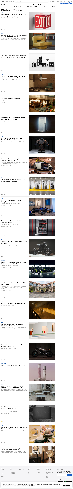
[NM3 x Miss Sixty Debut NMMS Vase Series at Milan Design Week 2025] (42, 186)
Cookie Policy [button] (13, 485)
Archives (29, 474)
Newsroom (47, 470)
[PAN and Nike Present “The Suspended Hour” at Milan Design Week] (42, 310)
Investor (47, 473)
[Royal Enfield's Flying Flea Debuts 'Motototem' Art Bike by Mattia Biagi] (42, 351)
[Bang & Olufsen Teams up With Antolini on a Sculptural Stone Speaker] (42, 372)
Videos (40, 6)
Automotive (3, 157)
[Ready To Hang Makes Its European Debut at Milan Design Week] (42, 434)
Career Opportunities (49, 472)
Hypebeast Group (49, 469)
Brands (44, 6)
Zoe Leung (3, 42)
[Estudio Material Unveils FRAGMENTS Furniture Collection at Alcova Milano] (42, 392)
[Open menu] (1, 4)
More (48, 6)
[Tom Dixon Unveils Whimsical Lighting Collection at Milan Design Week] (42, 454)
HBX (37, 473)
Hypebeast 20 (12, 473)
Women (29, 470)
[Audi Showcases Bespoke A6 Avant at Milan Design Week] (42, 289)
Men (28, 469)
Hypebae (38, 472)
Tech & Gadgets (3, 363)
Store (58, 6)
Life (28, 472)
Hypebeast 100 (12, 472)
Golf (28, 473)
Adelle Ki (3, 102)
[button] (16, 29)
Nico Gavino (3, 393)
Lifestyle (35, 6)
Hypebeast (38, 469)
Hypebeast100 (52, 6)
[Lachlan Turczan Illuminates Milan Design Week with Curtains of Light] (42, 124)
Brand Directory (21, 470)
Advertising (47, 474)
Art (24, 6)
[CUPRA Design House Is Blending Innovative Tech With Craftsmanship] (42, 145)
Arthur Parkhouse (4, 165)
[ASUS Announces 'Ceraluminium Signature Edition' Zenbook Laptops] (42, 413)
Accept (66, 485)
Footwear (20, 6)
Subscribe (69, 474)
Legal (47, 476)
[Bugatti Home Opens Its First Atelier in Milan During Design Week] (42, 207)
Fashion (15, 6)
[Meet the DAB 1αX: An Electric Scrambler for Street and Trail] (42, 248)
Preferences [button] (33, 485)
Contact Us (47, 477)
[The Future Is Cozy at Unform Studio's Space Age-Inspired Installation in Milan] (42, 83)
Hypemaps (38, 470)
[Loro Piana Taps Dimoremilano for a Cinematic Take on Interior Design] (42, 103)
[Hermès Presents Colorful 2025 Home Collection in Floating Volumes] (42, 330)
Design (27, 6)
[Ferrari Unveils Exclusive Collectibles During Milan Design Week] (42, 227)
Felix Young (3, 413)
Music (31, 6)
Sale (28, 476)
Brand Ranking (21, 469)
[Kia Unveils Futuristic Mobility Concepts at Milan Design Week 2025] (42, 165)
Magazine (11, 470)
